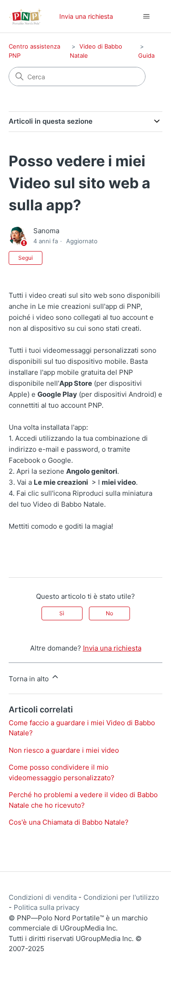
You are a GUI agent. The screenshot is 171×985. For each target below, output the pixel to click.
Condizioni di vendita (43, 897)
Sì (61, 613)
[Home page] (25, 16)
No (109, 613)
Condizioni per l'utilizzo (121, 897)
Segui (25, 257)
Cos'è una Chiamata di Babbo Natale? (69, 822)
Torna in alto (30, 678)
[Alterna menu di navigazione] (146, 16)
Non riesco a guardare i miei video (64, 750)
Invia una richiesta (86, 16)
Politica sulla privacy (46, 907)
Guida (146, 55)
